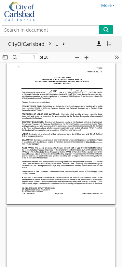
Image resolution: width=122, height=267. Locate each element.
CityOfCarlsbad (34, 44)
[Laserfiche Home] (27, 11)
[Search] (106, 29)
